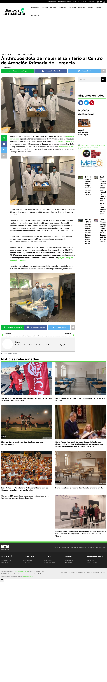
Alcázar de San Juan (67, 147)
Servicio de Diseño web (78, 547)
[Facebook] (98, 2)
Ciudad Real (6, 55)
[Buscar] (103, 79)
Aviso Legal (64, 572)
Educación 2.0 (69, 560)
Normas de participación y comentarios (80, 572)
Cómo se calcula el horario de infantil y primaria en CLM (79, 488)
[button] (40, 16)
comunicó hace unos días (64, 141)
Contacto (91, 1)
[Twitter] (101, 2)
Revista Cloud (26, 563)
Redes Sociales (27, 560)
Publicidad (76, 1)
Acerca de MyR (101, 547)
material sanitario (12, 353)
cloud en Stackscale (27, 576)
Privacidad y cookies (99, 572)
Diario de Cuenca (92, 563)
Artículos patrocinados (62, 547)
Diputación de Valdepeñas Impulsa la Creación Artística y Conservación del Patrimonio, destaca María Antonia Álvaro (80, 534)
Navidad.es (69, 563)
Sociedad (17, 55)
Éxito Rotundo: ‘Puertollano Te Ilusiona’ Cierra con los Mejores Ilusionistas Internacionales (24, 489)
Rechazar (81, 678)
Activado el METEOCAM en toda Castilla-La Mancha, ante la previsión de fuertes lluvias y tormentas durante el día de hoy (90, 232)
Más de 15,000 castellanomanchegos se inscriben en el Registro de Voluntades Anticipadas (25, 497)
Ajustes (93, 678)
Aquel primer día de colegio (83, 132)
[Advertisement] (53, 35)
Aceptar (68, 678)
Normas (84, 1)
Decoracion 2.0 (6, 560)
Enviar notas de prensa (64, 1)
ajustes (9, 680)
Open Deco (4, 563)
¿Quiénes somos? (51, 1)
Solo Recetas (48, 560)
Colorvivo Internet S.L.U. (21, 571)
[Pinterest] (104, 2)
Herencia (5, 353)
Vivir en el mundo (49, 563)
